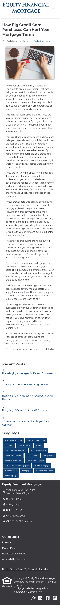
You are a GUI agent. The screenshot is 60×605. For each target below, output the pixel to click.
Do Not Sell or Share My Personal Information (25, 569)
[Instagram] (55, 598)
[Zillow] (33, 598)
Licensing (7, 542)
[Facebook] (47, 598)
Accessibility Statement (14, 559)
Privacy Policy (9, 548)
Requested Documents (14, 553)
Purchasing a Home (41, 41)
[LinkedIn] (40, 598)
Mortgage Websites (24, 588)
